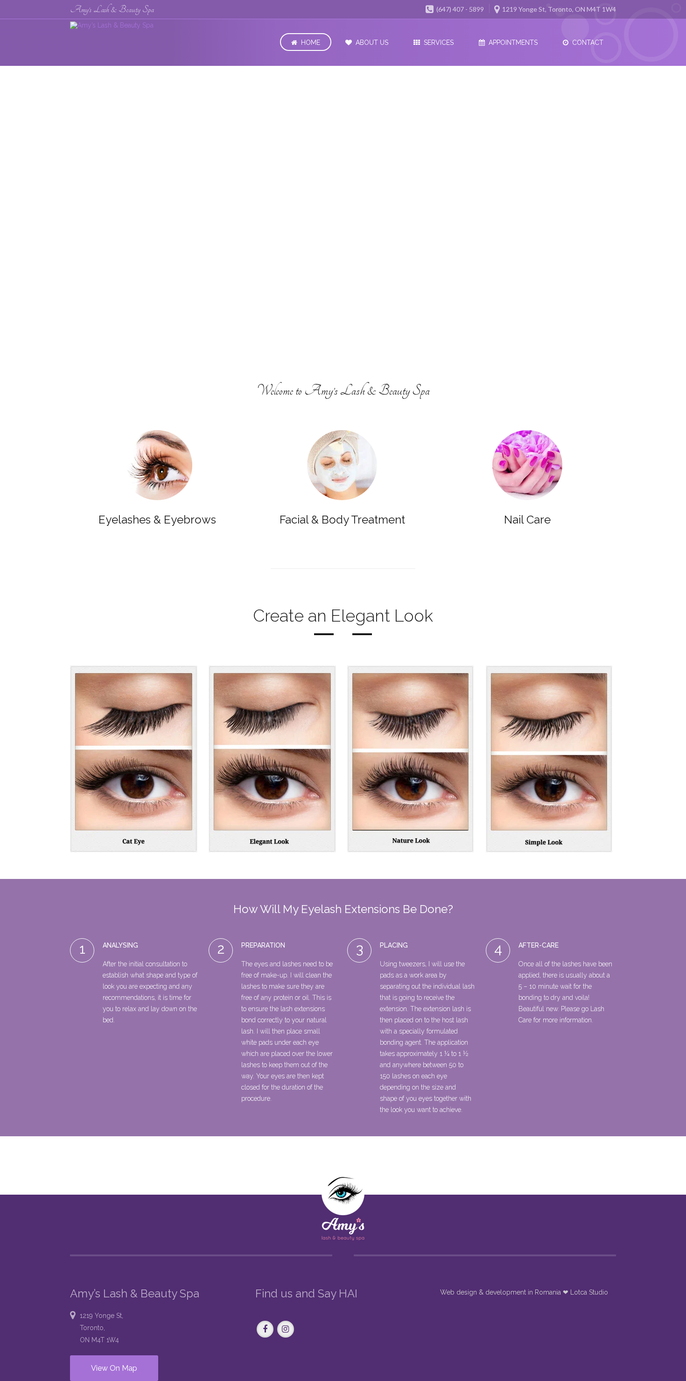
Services (439, 42)
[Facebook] (265, 1329)
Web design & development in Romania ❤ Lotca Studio (524, 1292)
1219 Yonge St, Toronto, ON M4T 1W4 (558, 9)
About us (372, 42)
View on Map (114, 1368)
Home (310, 42)
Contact (587, 42)
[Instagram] (285, 1329)
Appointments (513, 42)
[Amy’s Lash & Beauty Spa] (124, 25)
